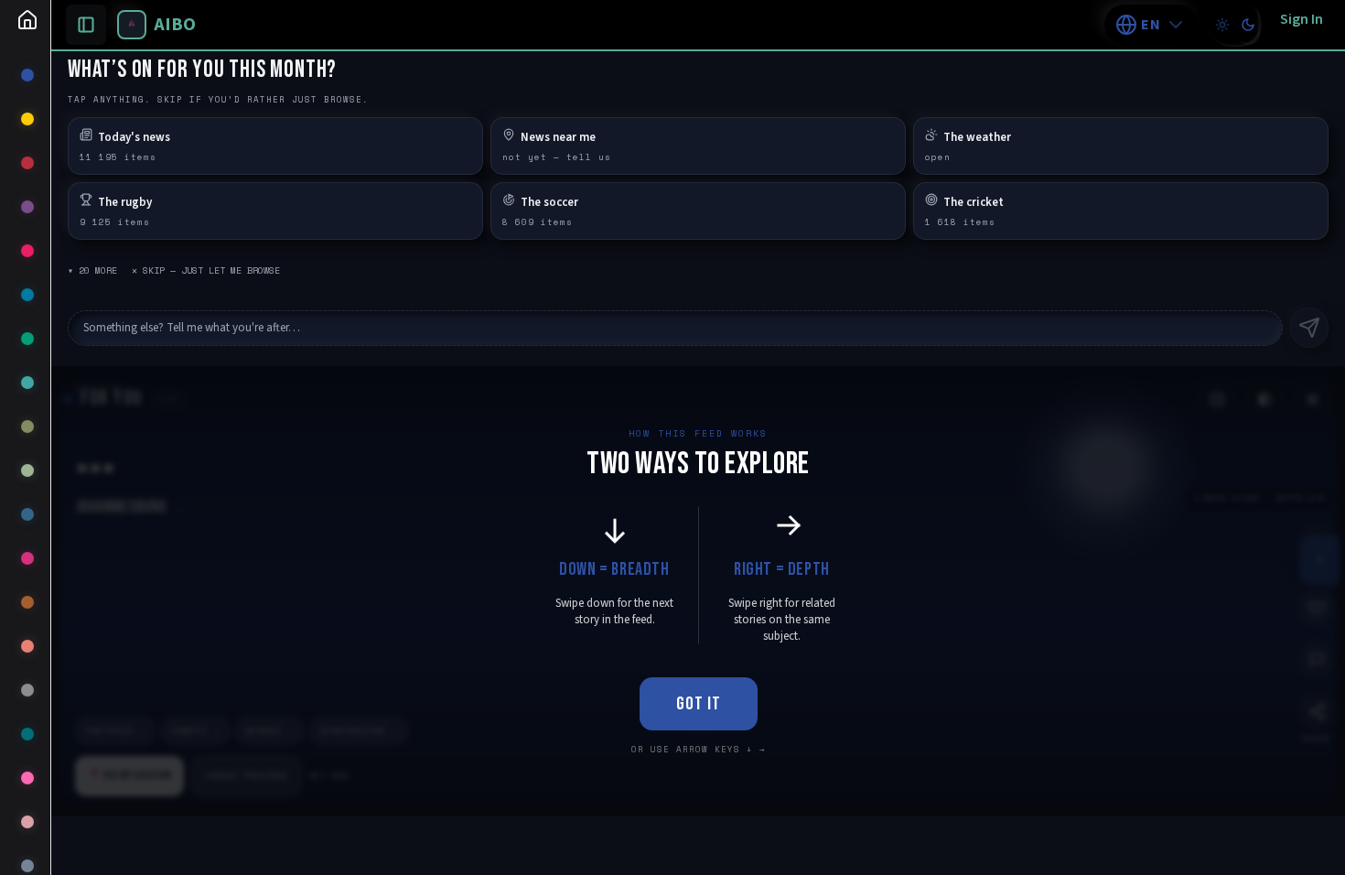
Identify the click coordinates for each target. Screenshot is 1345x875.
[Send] (1309, 328)
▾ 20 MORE (92, 270)
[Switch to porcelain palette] (1222, 25)
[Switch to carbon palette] (1248, 25)
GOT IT (698, 704)
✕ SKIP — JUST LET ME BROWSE (206, 270)
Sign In (1301, 19)
